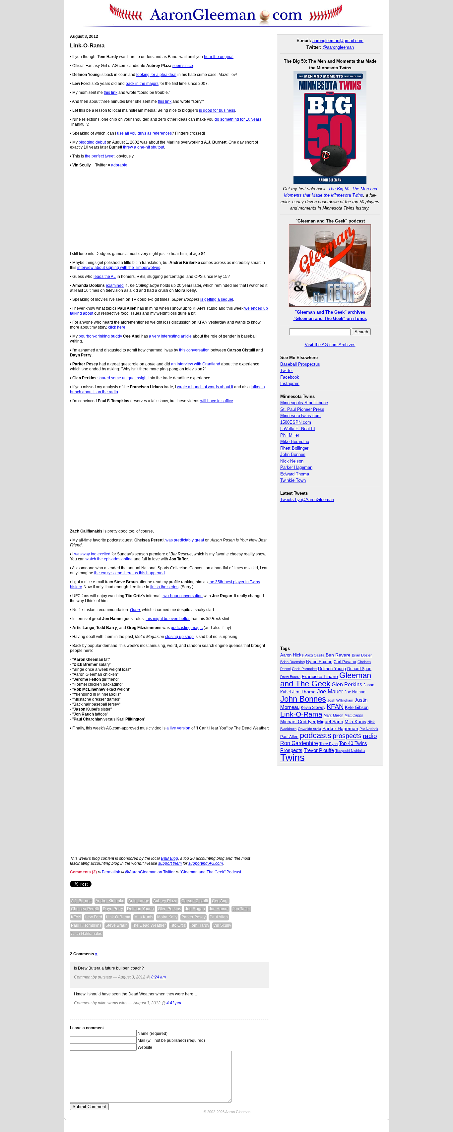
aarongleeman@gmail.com (337, 40)
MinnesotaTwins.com (300, 415)
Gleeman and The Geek (325, 679)
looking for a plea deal (156, 74)
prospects (347, 735)
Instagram (289, 383)
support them (170, 863)
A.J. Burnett (81, 901)
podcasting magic (187, 627)
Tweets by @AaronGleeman (307, 499)
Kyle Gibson (356, 707)
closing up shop (179, 636)
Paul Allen (219, 917)
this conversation (194, 350)
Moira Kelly (167, 917)
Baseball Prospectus (300, 364)
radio (370, 735)
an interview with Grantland (195, 364)
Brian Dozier (362, 655)
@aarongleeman (338, 47)
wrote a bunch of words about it (205, 387)
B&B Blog (169, 858)
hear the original (218, 56)
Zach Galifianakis (86, 933)
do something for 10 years (238, 119)
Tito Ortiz (178, 925)
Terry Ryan (328, 744)
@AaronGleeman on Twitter (150, 872)
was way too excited (92, 554)
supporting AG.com (205, 863)
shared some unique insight (122, 378)
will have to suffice (216, 401)
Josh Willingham (340, 700)
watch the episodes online (109, 559)
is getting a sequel (216, 299)
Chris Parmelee (304, 669)
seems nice (182, 65)
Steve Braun (116, 925)
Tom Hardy (199, 925)
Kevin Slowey (313, 707)
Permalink (111, 872)
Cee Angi (220, 901)
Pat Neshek (368, 729)
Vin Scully (222, 925)
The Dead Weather (149, 925)
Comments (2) (83, 872)
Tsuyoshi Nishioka (350, 751)
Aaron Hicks (292, 655)
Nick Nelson (291, 461)
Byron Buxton (319, 662)
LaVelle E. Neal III (297, 428)
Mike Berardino (294, 441)
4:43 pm (173, 1003)
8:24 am (158, 977)
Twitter (286, 370)
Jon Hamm (218, 909)
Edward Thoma (294, 474)
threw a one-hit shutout (143, 147)
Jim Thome (304, 691)
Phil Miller (289, 435)
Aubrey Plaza (165, 901)
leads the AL (105, 276)
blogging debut (92, 142)
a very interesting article (170, 336)
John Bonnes (292, 454)
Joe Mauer (330, 691)
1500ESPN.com (295, 422)
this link (110, 92)
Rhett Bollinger (294, 448)
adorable (119, 165)
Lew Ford (93, 917)
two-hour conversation (182, 596)
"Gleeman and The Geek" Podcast (210, 872)
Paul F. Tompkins (86, 925)
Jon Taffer (241, 909)
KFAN (76, 917)
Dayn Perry (113, 909)
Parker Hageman (296, 467)
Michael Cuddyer (298, 721)
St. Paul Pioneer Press (302, 409)
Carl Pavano (345, 662)
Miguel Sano (330, 721)
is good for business (217, 110)
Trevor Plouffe (319, 750)
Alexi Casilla (314, 655)
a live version (178, 728)
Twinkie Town (293, 480)
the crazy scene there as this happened (129, 573)
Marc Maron (333, 715)
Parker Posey (193, 917)
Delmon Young (140, 909)
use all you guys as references (144, 133)
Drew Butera (290, 677)
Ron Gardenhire (299, 743)
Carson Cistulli (194, 901)
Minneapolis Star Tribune (304, 402)
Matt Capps (354, 715)
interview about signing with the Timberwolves (118, 267)
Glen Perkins (169, 909)
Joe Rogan (195, 909)
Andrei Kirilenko (110, 901)
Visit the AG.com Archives (330, 344)
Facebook (289, 377)
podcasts (315, 735)
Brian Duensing (292, 662)
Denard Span (359, 668)
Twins (292, 757)
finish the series (164, 587)
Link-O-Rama (87, 45)
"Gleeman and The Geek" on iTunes (330, 318)
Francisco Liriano (320, 676)
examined (115, 285)
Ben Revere (338, 655)
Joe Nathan (355, 692)
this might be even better (168, 618)
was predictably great (184, 540)
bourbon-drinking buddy (100, 336)
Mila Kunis (143, 917)
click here (116, 327)
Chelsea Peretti (85, 909)
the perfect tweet (99, 156)
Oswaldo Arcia (309, 729)
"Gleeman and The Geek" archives (330, 312)
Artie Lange (138, 901)
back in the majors (142, 83)
